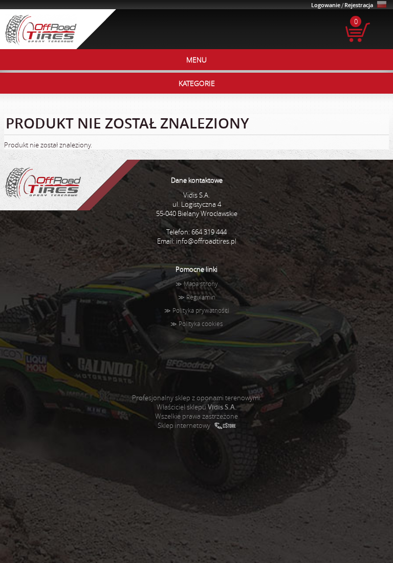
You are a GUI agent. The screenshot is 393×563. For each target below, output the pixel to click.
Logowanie (325, 5)
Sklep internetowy (184, 425)
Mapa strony (201, 284)
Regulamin (200, 297)
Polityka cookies (201, 324)
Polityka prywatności (200, 310)
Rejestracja (358, 5)
